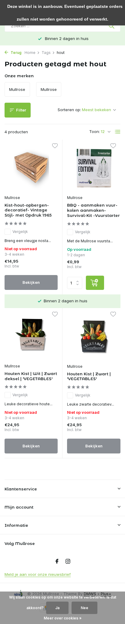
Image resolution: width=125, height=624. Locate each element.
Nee (84, 608)
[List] (117, 131)
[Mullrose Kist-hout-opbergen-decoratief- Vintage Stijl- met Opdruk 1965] (31, 168)
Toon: (94, 131)
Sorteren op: (69, 109)
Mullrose (12, 197)
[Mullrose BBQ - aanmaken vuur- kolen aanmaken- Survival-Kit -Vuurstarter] (93, 168)
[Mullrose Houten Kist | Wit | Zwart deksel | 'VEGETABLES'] (31, 336)
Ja (57, 608)
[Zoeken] (112, 26)
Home (30, 52)
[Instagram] (68, 561)
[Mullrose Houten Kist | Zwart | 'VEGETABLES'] (93, 336)
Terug (16, 52)
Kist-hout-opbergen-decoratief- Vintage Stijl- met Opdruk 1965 (28, 210)
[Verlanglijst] (55, 146)
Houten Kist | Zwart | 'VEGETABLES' (89, 376)
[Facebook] (57, 561)
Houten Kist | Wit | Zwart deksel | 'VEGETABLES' (31, 376)
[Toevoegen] (95, 283)
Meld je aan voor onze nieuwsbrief (38, 574)
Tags (46, 52)
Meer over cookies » (63, 618)
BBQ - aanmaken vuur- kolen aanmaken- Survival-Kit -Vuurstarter (93, 210)
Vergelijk (20, 231)
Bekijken (31, 282)
